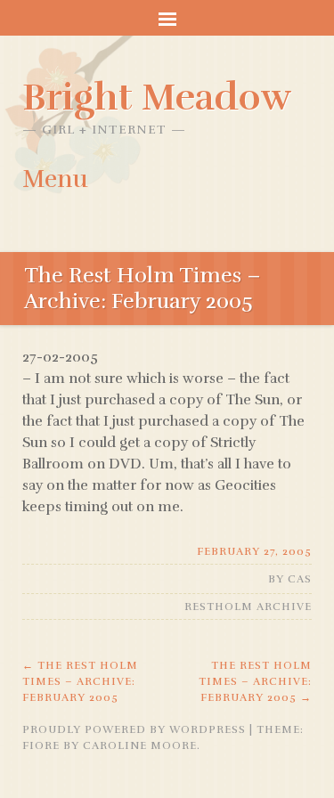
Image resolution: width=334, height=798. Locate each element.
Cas (300, 579)
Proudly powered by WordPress (134, 729)
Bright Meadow (156, 97)
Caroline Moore (140, 745)
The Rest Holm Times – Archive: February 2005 (80, 681)
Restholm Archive (248, 606)
